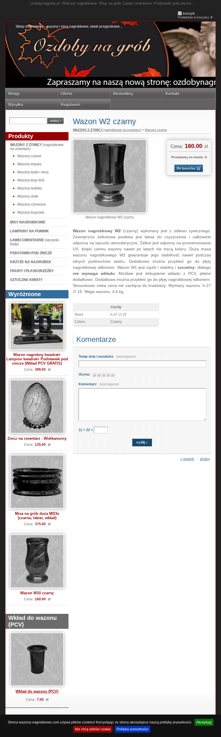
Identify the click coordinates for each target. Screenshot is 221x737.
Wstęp (14, 93)
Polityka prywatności (132, 729)
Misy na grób (110, 3)
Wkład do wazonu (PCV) (37, 691)
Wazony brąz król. (31, 180)
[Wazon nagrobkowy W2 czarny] (109, 212)
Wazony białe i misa (33, 172)
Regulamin (70, 104)
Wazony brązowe (30, 212)
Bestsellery (123, 93)
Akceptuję (204, 722)
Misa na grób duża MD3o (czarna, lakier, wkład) (37, 515)
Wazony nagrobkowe (79, 3)
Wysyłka (15, 104)
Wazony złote (27, 196)
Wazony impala (29, 164)
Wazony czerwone (31, 204)
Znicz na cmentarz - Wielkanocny (36, 438)
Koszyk (189, 14)
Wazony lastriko (29, 188)
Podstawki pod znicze (172, 3)
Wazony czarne (29, 156)
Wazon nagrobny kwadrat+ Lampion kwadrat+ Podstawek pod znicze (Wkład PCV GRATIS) (37, 359)
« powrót (187, 459)
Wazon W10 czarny (37, 593)
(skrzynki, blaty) (35, 242)
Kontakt (172, 93)
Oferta (66, 93)
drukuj (205, 459)
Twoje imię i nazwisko (107, 357)
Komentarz (99, 384)
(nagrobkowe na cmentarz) (37, 147)
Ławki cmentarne (137, 3)
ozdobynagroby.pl (45, 3)
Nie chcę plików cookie (93, 729)
